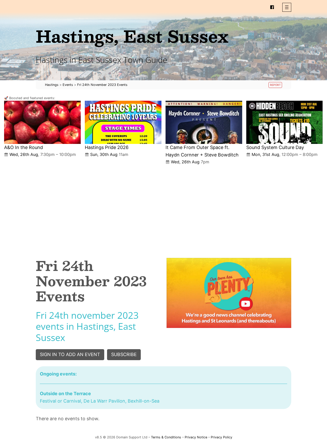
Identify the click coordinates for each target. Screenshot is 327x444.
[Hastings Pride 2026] (123, 122)
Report (275, 85)
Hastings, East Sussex (132, 36)
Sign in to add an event (70, 354)
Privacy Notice (196, 437)
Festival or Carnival (60, 401)
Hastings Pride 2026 (107, 147)
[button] (286, 7)
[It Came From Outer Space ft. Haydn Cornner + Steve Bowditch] (204, 122)
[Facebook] (272, 7)
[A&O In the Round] (42, 122)
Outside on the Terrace (65, 393)
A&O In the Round (23, 147)
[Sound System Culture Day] (284, 122)
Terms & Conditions (166, 437)
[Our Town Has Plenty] (229, 293)
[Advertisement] (163, 207)
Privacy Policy (221, 437)
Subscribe (124, 354)
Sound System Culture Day (275, 147)
